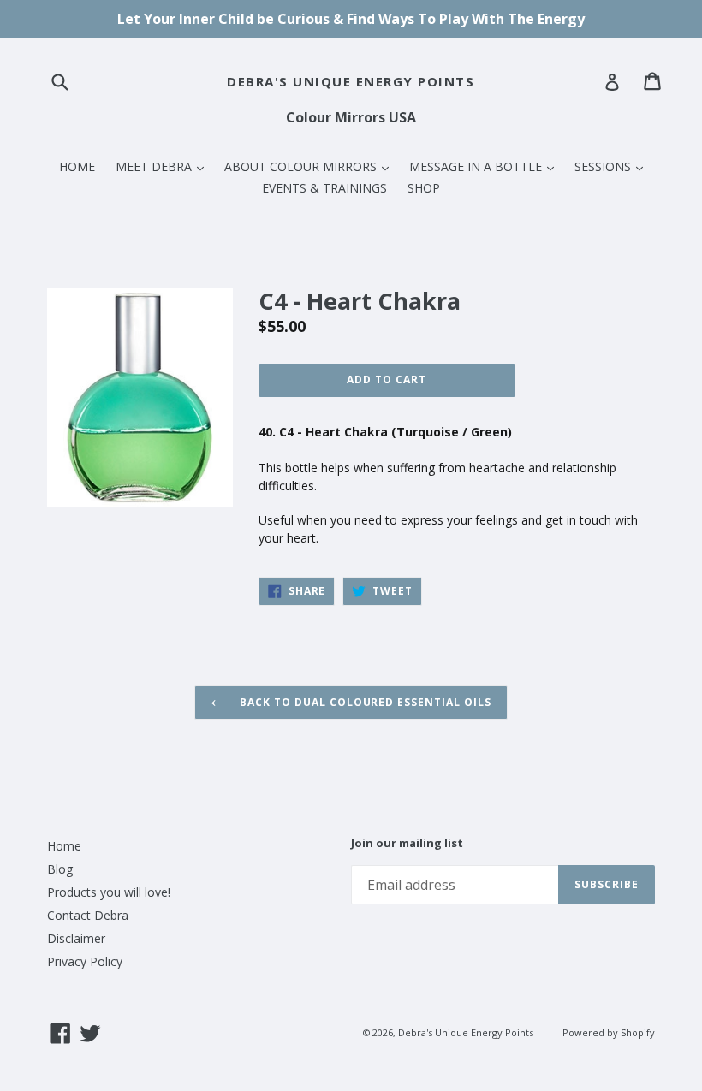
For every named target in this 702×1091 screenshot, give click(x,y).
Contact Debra (87, 915)
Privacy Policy (84, 961)
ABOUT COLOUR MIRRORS (310, 166)
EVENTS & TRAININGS (324, 188)
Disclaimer (76, 938)
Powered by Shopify (608, 1032)
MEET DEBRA (164, 166)
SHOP (424, 188)
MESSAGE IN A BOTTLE (485, 166)
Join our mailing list (407, 844)
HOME (77, 166)
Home (64, 846)
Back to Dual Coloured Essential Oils (363, 702)
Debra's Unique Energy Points (350, 81)
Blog (60, 869)
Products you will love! (108, 892)
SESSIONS (612, 166)
